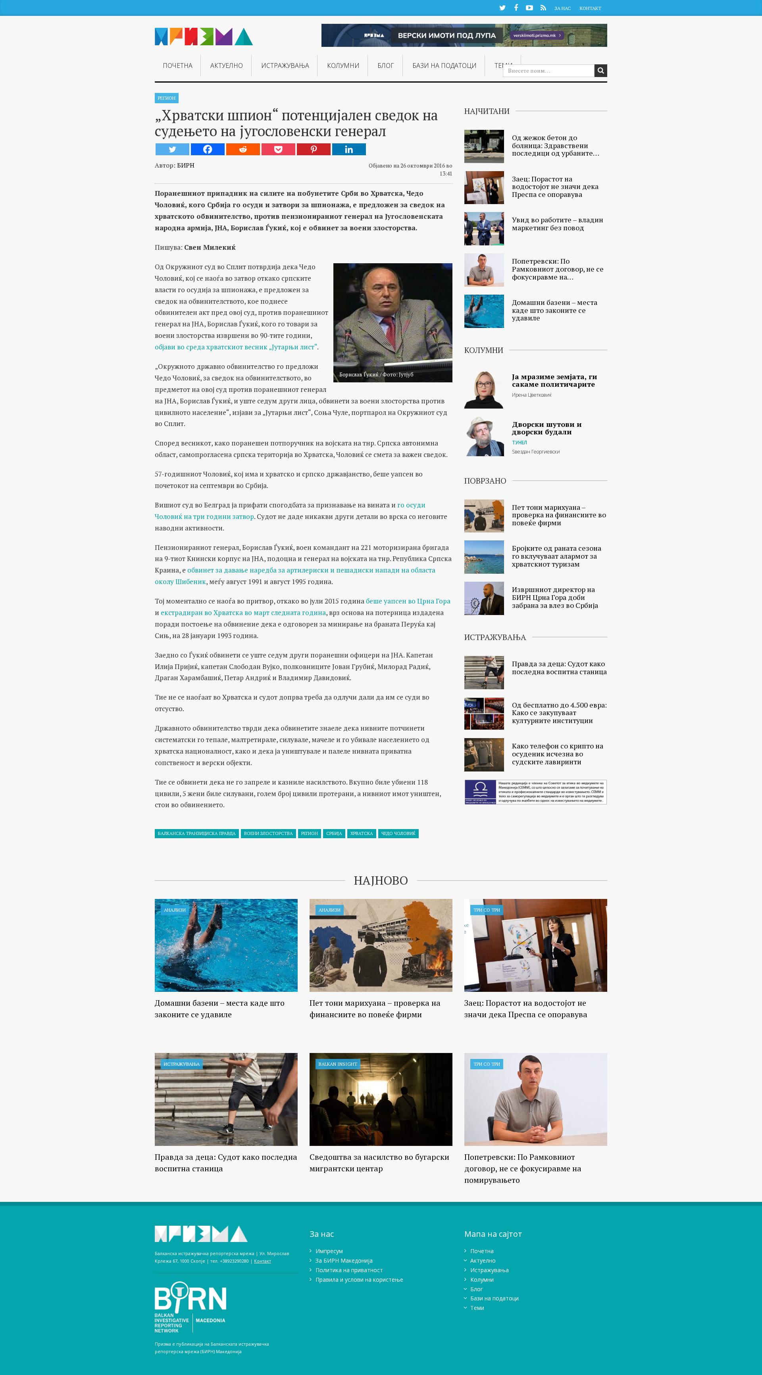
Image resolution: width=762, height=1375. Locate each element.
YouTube (529, 7)
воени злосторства (268, 833)
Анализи (175, 910)
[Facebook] (208, 149)
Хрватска (361, 833)
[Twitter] (172, 149)
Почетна (177, 65)
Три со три (486, 910)
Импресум (329, 1251)
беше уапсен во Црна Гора (408, 601)
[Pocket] (278, 149)
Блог (385, 65)
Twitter (502, 7)
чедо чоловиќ (398, 833)
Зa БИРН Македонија (344, 1260)
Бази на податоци (444, 65)
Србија (334, 833)
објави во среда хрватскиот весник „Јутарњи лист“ (236, 346)
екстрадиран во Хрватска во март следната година (243, 612)
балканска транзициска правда (197, 833)
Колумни (343, 65)
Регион (166, 98)
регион (309, 833)
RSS (543, 7)
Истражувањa (285, 65)
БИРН (185, 165)
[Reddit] (243, 149)
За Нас (562, 8)
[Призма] (204, 33)
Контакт (590, 8)
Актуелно (226, 65)
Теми (477, 1307)
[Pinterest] (314, 149)
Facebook (516, 7)
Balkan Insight (338, 1064)
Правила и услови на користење (359, 1279)
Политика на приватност (349, 1270)
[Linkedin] (349, 149)
